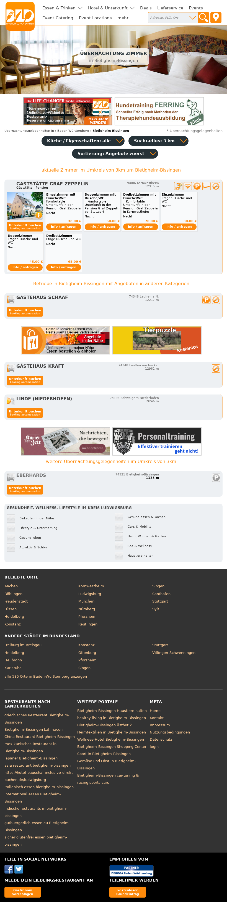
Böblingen (13, 594)
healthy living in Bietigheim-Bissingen (111, 718)
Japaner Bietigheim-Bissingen (31, 758)
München (86, 601)
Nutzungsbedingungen (170, 732)
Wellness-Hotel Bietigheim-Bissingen (110, 739)
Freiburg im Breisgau (23, 645)
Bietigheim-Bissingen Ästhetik (104, 725)
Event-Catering (57, 17)
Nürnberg (86, 609)
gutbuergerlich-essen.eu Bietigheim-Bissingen (37, 826)
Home (155, 711)
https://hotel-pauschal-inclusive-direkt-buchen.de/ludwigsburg (39, 776)
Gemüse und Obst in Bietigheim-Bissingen (106, 764)
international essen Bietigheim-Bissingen (32, 797)
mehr (122, 17)
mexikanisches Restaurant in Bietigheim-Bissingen (30, 747)
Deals (146, 8)
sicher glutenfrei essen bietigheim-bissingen (35, 840)
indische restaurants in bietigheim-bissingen (35, 812)
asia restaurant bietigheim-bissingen (37, 765)
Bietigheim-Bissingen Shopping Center (111, 747)
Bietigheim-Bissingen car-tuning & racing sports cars (108, 779)
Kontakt (157, 718)
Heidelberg (14, 616)
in (29, 131)
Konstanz (12, 624)
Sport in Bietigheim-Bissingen (104, 754)
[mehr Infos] (25, 206)
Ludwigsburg (89, 594)
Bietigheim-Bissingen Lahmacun (33, 729)
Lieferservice (170, 8)
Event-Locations (95, 17)
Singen (158, 586)
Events (196, 8)
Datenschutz (161, 739)
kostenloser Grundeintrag (127, 891)
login (154, 747)
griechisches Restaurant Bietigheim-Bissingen (36, 718)
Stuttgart (160, 601)
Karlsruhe (13, 668)
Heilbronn (13, 660)
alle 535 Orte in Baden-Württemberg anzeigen (45, 676)
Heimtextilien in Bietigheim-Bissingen (111, 732)
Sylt (155, 609)
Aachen (11, 586)
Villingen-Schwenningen (173, 653)
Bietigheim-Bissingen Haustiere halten (112, 711)
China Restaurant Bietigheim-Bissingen (39, 737)
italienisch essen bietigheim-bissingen (39, 787)
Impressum (160, 725)
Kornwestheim (91, 586)
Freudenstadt (16, 601)
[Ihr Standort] (215, 17)
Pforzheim (87, 616)
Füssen (10, 609)
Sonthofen (161, 594)
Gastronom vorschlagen (22, 891)
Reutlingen (87, 624)
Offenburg (87, 653)
